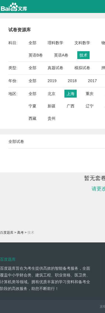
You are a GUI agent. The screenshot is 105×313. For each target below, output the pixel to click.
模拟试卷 (82, 68)
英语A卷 (61, 55)
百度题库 (6, 233)
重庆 (90, 93)
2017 (92, 80)
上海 (70, 93)
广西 (70, 106)
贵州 (51, 118)
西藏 (32, 118)
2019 (52, 80)
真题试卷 (55, 68)
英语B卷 (36, 55)
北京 (51, 93)
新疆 (51, 106)
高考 (20, 233)
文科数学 (82, 42)
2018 (72, 80)
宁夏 (32, 106)
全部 (32, 42)
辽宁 (90, 106)
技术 (83, 55)
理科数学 (55, 42)
